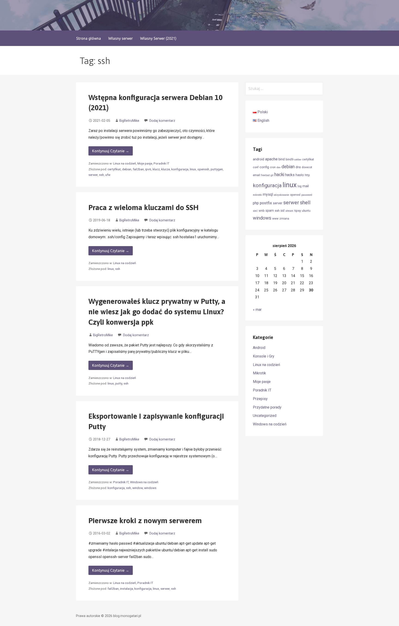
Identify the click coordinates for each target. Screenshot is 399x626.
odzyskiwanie (281, 194)
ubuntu (306, 210)
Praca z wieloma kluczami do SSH (143, 207)
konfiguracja (179, 169)
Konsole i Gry (263, 356)
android (258, 159)
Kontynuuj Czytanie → (110, 151)
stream (289, 210)
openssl (295, 194)
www (275, 218)
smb (262, 210)
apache (271, 159)
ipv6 (148, 169)
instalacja (126, 588)
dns (298, 167)
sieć (255, 210)
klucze (165, 169)
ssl (282, 210)
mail (305, 186)
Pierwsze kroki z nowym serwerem (145, 520)
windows (150, 488)
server (277, 203)
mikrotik (257, 194)
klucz (156, 169)
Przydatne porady (267, 407)
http (307, 175)
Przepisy (260, 399)
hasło (300, 175)
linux (193, 169)
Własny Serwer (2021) (158, 38)
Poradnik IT (161, 163)
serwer (93, 175)
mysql (268, 194)
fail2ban (138, 169)
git (272, 175)
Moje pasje (144, 163)
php (256, 203)
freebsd (265, 175)
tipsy (297, 210)
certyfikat (114, 169)
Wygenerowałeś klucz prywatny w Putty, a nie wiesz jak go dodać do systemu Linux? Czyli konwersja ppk (156, 311)
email (256, 175)
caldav (297, 159)
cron (273, 167)
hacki (279, 174)
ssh (101, 175)
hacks (290, 175)
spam (270, 210)
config (264, 167)
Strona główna (88, 38)
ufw (107, 175)
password (306, 194)
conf (256, 167)
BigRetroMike (129, 121)
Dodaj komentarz (162, 121)
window (137, 488)
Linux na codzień (124, 163)
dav (279, 167)
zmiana (284, 218)
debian (126, 169)
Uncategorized (264, 415)
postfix (266, 203)
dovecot (307, 167)
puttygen (217, 169)
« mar (257, 309)
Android (259, 347)
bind (281, 159)
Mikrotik (259, 373)
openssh (203, 169)
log (300, 186)
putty (118, 383)
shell (305, 202)
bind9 (289, 159)
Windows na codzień (144, 482)
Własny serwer (120, 38)
